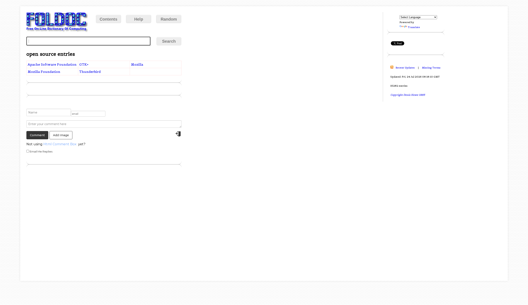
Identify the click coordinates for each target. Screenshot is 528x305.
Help (138, 19)
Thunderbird (90, 72)
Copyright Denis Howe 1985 (407, 94)
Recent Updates (405, 67)
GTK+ (83, 64)
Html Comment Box (60, 144)
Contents (108, 19)
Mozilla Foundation (44, 72)
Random (169, 19)
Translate (414, 27)
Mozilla (137, 64)
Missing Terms (431, 67)
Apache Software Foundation (52, 64)
